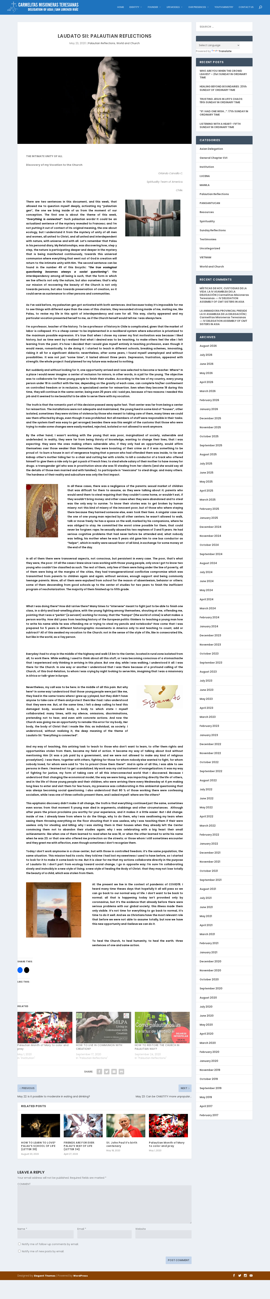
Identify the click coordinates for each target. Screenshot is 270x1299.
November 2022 (210, 753)
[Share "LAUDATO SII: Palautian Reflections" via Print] (121, 1071)
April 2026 (206, 382)
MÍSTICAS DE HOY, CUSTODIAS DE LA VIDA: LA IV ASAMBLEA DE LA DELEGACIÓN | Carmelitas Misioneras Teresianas (224, 293)
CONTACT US (246, 7)
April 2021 (206, 925)
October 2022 (209, 762)
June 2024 (207, 581)
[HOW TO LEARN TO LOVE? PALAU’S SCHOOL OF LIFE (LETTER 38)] (40, 1125)
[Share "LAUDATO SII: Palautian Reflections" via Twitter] (106, 1071)
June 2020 (207, 1016)
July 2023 (206, 681)
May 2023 (206, 699)
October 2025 (209, 436)
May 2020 (206, 1025)
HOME (120, 7)
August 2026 (208, 346)
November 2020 (210, 970)
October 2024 (209, 545)
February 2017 (209, 1115)
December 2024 (210, 527)
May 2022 (206, 807)
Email (81, 1229)
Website (140, 1229)
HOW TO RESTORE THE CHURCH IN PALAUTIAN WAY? (157, 1047)
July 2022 (206, 789)
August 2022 (208, 780)
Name (22, 1229)
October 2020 (209, 979)
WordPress (80, 1275)
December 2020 (210, 961)
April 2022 (206, 816)
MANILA (205, 185)
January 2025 (209, 518)
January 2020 (209, 1061)
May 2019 (206, 1097)
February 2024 (209, 617)
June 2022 (206, 798)
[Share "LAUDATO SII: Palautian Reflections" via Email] (114, 1071)
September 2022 (211, 771)
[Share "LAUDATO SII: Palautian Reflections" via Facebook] (99, 1071)
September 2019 (211, 1088)
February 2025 (209, 509)
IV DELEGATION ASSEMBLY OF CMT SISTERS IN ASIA (222, 299)
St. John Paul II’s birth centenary (121, 1144)
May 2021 (206, 916)
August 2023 (208, 672)
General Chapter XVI (213, 158)
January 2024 (209, 626)
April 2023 (206, 708)
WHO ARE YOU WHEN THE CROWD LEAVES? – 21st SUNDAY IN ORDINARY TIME (223, 74)
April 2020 (206, 1034)
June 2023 (206, 690)
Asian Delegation (211, 149)
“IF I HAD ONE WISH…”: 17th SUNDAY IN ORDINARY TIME (224, 112)
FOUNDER (153, 7)
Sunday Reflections (213, 230)
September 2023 (211, 662)
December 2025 (210, 418)
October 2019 (209, 1079)
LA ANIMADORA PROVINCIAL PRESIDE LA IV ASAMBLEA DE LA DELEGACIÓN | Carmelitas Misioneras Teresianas (223, 314)
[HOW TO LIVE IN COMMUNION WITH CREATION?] (103, 1027)
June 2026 (206, 364)
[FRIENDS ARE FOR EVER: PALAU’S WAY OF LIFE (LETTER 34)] (83, 1125)
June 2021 (206, 907)
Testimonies (208, 239)
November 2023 (210, 644)
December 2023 (210, 635)
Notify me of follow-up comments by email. (50, 1244)
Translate (225, 51)
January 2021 (208, 952)
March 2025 (208, 499)
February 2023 (209, 726)
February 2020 (209, 1052)
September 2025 (211, 445)
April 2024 (206, 599)
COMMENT (24, 1184)
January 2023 (209, 735)
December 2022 (210, 744)
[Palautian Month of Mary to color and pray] (44, 1027)
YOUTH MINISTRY (224, 7)
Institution (207, 167)
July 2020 (206, 1007)
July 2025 (206, 463)
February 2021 (209, 943)
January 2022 (209, 844)
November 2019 (210, 1070)
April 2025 (206, 490)
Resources (207, 212)
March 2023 (208, 717)
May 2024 (206, 590)
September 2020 (211, 988)
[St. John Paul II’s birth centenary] (125, 1125)
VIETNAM (205, 257)
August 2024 (208, 563)
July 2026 (206, 355)
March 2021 (207, 934)
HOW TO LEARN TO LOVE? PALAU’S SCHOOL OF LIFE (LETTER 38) (38, 1146)
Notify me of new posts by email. (43, 1251)
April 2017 (206, 1106)
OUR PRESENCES (197, 7)
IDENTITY (134, 7)
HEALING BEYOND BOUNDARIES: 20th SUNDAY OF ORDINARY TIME (223, 88)
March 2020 (208, 1043)
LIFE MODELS (173, 7)
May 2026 (206, 373)
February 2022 (209, 835)
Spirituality (207, 221)
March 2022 (208, 825)
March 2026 (208, 391)
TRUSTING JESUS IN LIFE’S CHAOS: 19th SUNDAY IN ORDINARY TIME (221, 100)
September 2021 (211, 880)
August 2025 (208, 454)
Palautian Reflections (101, 43)
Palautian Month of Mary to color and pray (167, 1144)
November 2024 (210, 536)
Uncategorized (210, 248)
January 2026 (209, 409)
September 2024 (211, 554)
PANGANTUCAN (210, 203)
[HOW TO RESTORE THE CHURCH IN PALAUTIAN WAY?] (162, 1027)
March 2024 (208, 608)
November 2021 (210, 862)
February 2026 (209, 400)
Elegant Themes (44, 1275)
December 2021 (210, 853)
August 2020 (208, 997)
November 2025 (210, 427)
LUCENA (205, 176)
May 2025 (206, 481)
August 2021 (208, 889)
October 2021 (209, 871)
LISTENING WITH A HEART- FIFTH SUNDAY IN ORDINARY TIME (220, 125)
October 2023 (209, 653)
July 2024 (206, 572)
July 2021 (206, 898)
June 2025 (206, 472)
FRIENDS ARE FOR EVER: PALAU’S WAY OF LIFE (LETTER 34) (79, 1146)
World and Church (128, 43)
